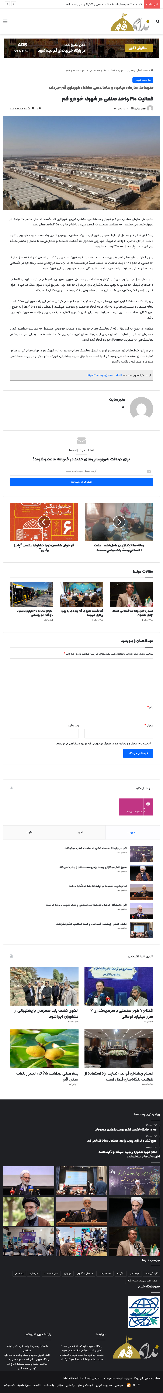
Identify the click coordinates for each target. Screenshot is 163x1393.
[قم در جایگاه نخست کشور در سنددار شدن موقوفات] (141, 854)
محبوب (132, 832)
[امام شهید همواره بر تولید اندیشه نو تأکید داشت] (141, 892)
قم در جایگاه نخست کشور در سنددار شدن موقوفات (96, 848)
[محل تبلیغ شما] (81, 48)
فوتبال (67, 1273)
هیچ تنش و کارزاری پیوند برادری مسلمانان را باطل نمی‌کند (93, 867)
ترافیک (120, 1273)
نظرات (29, 832)
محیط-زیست (51, 1273)
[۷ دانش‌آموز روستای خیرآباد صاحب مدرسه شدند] (28, 1241)
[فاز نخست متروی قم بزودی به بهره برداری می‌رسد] (81, 594)
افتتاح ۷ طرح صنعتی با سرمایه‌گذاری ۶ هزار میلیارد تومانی (121, 1013)
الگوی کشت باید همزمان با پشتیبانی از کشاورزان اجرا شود (46, 1013)
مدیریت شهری (126, 71)
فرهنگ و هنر (85, 1385)
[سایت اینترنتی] (122, 407)
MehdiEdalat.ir (73, 1378)
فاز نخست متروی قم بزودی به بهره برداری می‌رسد (82, 613)
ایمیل (149, 726)
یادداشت (49, 1385)
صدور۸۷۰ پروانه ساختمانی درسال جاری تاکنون (132, 613)
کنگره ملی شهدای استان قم (142, 1281)
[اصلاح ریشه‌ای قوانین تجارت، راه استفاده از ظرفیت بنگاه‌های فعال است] (118, 1048)
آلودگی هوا (151, 1273)
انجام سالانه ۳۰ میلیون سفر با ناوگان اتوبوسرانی (35, 613)
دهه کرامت (105, 1273)
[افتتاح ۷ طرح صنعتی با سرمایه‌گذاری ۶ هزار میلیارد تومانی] (118, 986)
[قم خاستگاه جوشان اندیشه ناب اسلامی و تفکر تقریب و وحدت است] (141, 911)
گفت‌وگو (9, 1385)
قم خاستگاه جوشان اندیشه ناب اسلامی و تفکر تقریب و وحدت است (86, 905)
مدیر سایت (140, 109)
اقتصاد (37, 1385)
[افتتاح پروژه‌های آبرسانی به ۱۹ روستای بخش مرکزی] (81, 1241)
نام (150, 707)
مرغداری (34, 1273)
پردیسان (19, 1273)
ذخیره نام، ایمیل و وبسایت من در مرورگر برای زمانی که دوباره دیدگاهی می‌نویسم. (103, 744)
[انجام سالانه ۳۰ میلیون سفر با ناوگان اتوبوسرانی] (31, 594)
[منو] (5, 23)
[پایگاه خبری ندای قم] (130, 21)
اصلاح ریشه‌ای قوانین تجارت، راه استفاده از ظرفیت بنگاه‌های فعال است (119, 1076)
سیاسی (119, 1385)
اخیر (80, 832)
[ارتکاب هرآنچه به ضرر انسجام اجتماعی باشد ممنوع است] (28, 1211)
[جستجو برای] (158, 23)
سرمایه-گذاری (85, 1273)
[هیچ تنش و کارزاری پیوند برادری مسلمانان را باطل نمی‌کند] (141, 873)
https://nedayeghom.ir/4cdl (104, 375)
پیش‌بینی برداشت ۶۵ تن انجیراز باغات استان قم (47, 1076)
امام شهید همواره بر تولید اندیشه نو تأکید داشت (98, 886)
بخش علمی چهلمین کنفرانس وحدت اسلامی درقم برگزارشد (108, 4)
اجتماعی (134, 1273)
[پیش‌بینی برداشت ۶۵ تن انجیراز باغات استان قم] (44, 1048)
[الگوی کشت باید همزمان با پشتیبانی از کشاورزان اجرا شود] (44, 986)
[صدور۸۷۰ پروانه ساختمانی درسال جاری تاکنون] (131, 594)
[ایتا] (128, 1385)
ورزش (60, 1385)
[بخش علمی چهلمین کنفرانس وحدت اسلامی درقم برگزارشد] (141, 930)
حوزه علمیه (24, 1385)
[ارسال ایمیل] (132, 109)
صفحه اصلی (143, 71)
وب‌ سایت (73, 726)
